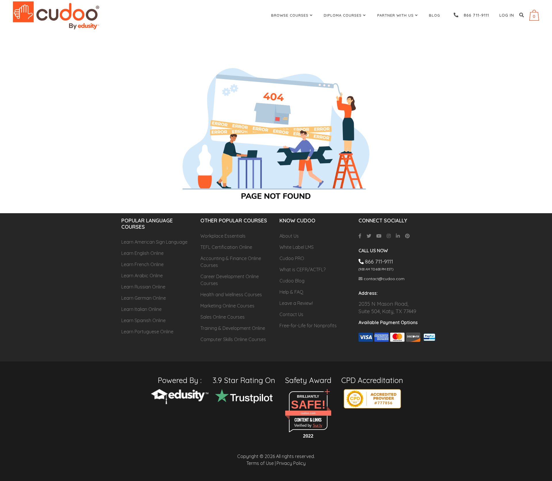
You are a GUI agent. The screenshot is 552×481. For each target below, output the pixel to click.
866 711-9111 (474, 15)
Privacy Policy (291, 463)
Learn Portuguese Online (147, 331)
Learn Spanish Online (143, 320)
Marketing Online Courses (227, 306)
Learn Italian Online (141, 309)
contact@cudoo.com (384, 278)
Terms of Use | (261, 463)
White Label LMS (296, 247)
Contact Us (291, 314)
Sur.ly (317, 425)
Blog (434, 15)
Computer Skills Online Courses (233, 339)
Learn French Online (142, 264)
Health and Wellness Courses (231, 294)
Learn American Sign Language (154, 242)
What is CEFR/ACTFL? (302, 269)
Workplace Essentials (223, 236)
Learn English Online (142, 253)
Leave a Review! (296, 303)
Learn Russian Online (143, 287)
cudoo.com (308, 413)
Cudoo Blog (291, 281)
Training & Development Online (232, 328)
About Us (289, 236)
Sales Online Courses (222, 317)
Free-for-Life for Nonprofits (308, 325)
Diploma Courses (343, 15)
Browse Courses (290, 15)
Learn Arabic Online (142, 275)
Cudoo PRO (291, 258)
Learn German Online (143, 298)
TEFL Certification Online (226, 247)
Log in (506, 15)
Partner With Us (396, 15)
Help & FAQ (291, 292)
